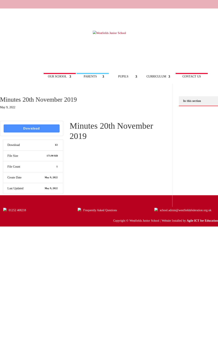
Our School (57, 76)
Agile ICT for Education (202, 220)
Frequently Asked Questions (100, 210)
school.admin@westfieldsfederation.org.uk (185, 210)
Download (31, 128)
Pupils (123, 76)
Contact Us (191, 76)
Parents (90, 76)
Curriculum (156, 76)
